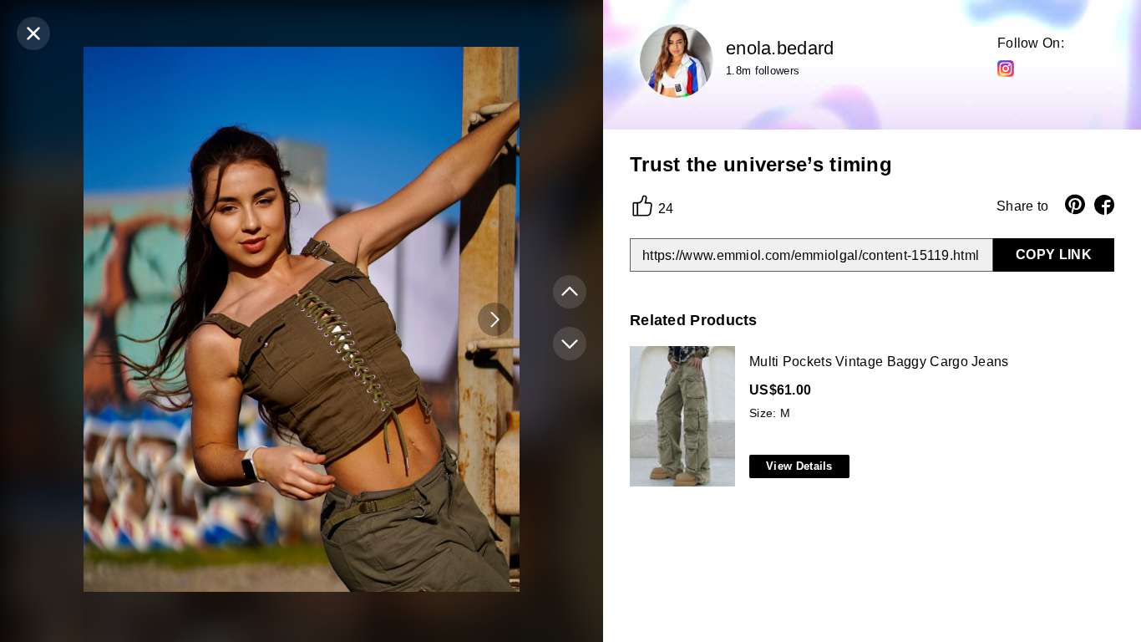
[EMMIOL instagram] (1005, 67)
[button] (494, 319)
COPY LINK (1054, 254)
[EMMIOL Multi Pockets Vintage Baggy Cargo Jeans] (869, 417)
